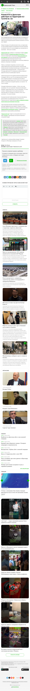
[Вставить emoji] (15, 186)
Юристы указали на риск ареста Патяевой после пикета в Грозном (14, 326)
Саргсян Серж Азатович (9, 428)
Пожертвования (26, 667)
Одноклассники (23, 131)
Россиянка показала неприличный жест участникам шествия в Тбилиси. (12, 650)
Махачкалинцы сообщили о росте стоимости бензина (15, 356)
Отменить (15, 204)
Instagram (10, 131)
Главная (3, 10)
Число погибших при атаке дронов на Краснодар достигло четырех (14, 459)
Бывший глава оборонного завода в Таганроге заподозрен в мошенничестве (13, 444)
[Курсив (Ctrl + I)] (6, 186)
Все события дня (24, 468)
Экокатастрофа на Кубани (23, 8)
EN (4, 1)
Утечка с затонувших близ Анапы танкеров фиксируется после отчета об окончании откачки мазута (14, 492)
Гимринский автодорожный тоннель (9, 109)
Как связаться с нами (13, 667)
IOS (22, 121)
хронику (6, 115)
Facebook (5, 131)
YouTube (5, 134)
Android (18, 121)
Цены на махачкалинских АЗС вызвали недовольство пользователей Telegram (13, 253)
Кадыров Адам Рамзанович (10, 408)
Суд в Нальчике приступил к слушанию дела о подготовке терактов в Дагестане (15, 227)
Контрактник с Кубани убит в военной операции (14, 449)
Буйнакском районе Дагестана (17, 54)
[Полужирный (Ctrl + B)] (3, 186)
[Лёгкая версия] (7, 1)
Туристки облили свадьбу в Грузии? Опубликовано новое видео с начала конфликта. (14, 573)
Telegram (6, 127)
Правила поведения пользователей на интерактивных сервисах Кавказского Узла (15, 682)
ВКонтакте (16, 131)
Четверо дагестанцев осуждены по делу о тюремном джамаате (12, 465)
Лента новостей (9, 10)
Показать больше (15, 654)
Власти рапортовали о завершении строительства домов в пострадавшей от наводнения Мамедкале (13, 279)
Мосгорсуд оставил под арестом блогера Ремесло (13, 303)
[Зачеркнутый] (12, 186)
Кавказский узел (5, 113)
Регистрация (15, 200)
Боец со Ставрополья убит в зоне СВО (11, 454)
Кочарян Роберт (7, 389)
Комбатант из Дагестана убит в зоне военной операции (13, 437)
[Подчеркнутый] (9, 186)
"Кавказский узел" (5, 52)
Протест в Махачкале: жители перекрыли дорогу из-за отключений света (14, 548)
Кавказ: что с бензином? (8, 8)
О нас (2, 667)
